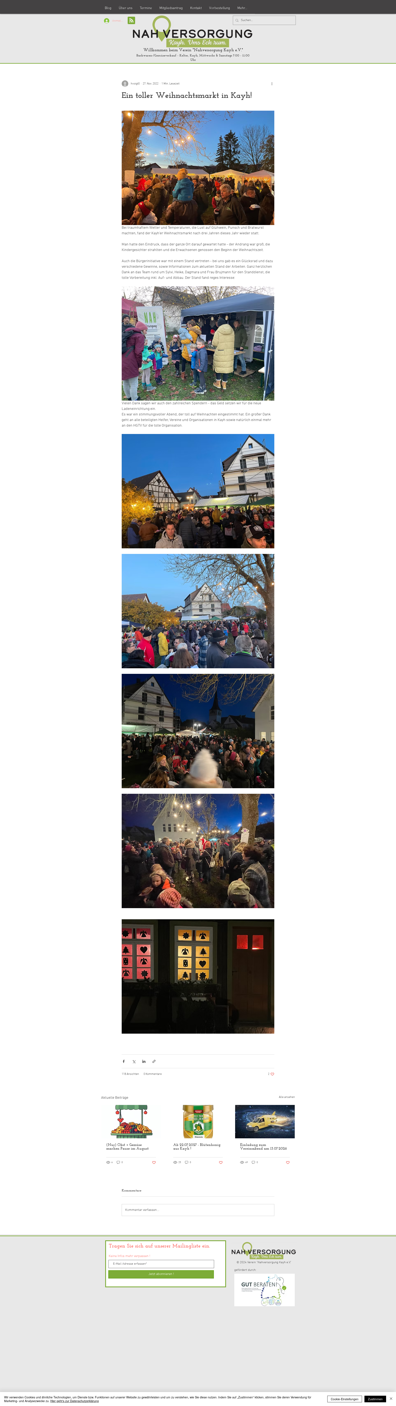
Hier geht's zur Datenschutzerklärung (74, 1401)
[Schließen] (391, 1399)
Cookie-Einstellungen (344, 1399)
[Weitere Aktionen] (271, 83)
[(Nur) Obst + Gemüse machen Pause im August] (131, 1121)
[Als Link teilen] (154, 1061)
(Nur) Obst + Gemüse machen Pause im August (127, 1147)
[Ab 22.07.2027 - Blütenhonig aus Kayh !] (198, 1121)
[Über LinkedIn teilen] (144, 1061)
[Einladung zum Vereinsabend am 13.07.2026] (265, 1121)
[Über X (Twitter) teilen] (134, 1061)
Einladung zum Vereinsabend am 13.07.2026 (263, 1147)
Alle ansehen (287, 1097)
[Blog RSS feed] (131, 21)
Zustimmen (375, 1399)
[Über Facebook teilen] (124, 1061)
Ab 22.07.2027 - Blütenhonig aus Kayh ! (196, 1147)
